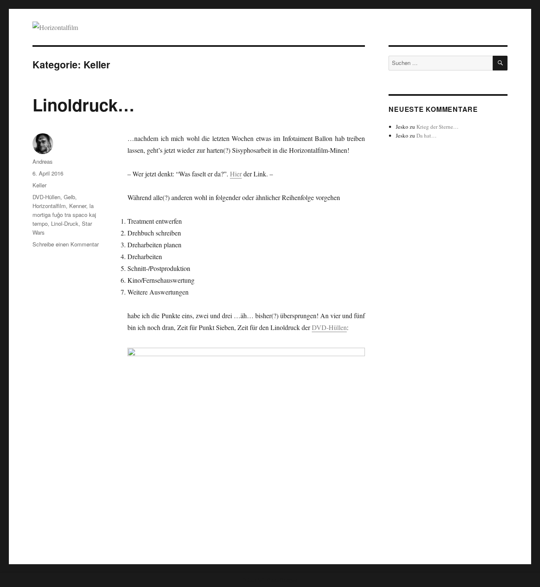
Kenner (77, 206)
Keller (39, 185)
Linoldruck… (83, 104)
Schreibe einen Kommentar (65, 244)
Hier (236, 173)
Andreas (42, 161)
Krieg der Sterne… (437, 126)
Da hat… (426, 135)
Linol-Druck (64, 223)
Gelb (69, 197)
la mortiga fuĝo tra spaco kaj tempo (64, 214)
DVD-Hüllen (329, 327)
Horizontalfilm (49, 206)
